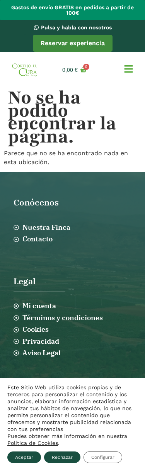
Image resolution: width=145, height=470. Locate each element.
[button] (128, 69)
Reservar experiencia (73, 43)
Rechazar (62, 457)
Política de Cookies (32, 443)
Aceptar (24, 457)
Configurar (102, 457)
